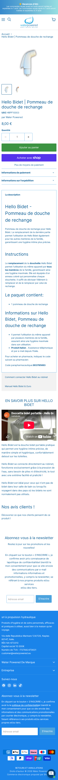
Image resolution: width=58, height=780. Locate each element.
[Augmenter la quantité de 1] (28, 137)
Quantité (6, 130)
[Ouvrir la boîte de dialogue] (51, 773)
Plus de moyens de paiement (29, 165)
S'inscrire (43, 598)
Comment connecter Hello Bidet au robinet (26, 377)
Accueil (6, 34)
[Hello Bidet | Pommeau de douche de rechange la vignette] (7, 89)
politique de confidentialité (23, 562)
